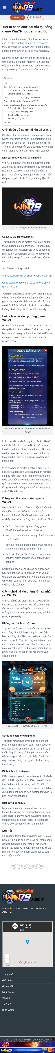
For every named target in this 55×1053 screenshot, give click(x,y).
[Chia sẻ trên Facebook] (19, 866)
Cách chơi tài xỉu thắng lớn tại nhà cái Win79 (25, 105)
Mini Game (8, 992)
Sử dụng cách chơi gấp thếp (20, 112)
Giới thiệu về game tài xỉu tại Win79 (21, 87)
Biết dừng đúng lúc (15, 118)
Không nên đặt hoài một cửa (20, 108)
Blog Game (8, 1010)
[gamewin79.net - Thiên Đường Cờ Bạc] (27, 7)
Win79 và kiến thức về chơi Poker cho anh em (27, 275)
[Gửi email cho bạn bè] (30, 866)
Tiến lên (6, 1004)
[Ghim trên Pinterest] (35, 866)
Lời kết (7, 122)
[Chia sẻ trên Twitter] (24, 866)
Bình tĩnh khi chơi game (18, 115)
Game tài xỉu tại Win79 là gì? (20, 94)
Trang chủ (7, 974)
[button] (4, 7)
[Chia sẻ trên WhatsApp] (13, 866)
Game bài (7, 986)
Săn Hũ (6, 998)
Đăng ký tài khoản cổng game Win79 (22, 101)
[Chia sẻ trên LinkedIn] (41, 866)
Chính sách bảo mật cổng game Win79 (31, 1040)
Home (5, 1040)
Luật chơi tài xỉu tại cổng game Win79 (22, 97)
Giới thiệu (7, 980)
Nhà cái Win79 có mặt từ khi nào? (22, 90)
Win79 (25, 47)
